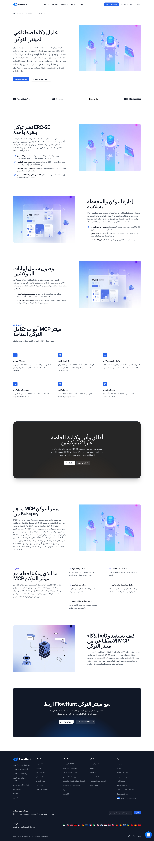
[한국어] (101, 825)
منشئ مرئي (39, 785)
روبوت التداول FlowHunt (21, 785)
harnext (16, 793)
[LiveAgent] (57, 99)
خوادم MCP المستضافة (70, 768)
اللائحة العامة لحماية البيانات (125, 790)
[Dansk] (71, 825)
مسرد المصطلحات (95, 772)
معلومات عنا (121, 764)
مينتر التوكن (41, 13)
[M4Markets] (95, 99)
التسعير (82, 4)
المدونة (92, 768)
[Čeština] (68, 825)
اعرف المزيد (82, 463)
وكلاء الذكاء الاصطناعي (20, 774)
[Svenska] (128, 825)
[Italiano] (94, 825)
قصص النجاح (94, 785)
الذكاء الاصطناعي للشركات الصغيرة (74, 781)
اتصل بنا (119, 768)
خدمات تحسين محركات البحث (72, 785)
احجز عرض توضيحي (21, 79)
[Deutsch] (75, 825)
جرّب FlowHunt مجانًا (40, 79)
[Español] (83, 825)
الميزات (54, 4)
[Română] (120, 825)
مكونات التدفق (40, 772)
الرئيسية (21, 13)
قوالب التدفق (40, 777)
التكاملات (31, 13)
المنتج (45, 4)
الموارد (73, 4)
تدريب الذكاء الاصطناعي (70, 777)
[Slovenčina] (124, 825)
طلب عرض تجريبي (111, 4)
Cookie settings (122, 794)
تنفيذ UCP (66, 794)
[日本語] (98, 825)
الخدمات (63, 4)
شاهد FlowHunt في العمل (21, 765)
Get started (70, 463)
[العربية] (64, 825)
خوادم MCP (39, 764)
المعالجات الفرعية (122, 785)
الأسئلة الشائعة (94, 777)
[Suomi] (86, 825)
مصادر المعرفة (40, 781)
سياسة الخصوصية (122, 777)
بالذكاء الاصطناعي (35, 51)
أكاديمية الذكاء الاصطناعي (98, 781)
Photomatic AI (18, 789)
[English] (79, 825)
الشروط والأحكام (122, 772)
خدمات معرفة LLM (69, 790)
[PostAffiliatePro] (21, 99)
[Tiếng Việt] (135, 825)
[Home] (14, 13)
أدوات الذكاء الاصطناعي (20, 769)
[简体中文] (139, 825)
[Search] (101, 4)
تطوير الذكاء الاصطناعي (70, 772)
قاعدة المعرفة (94, 764)
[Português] (117, 825)
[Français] (90, 825)
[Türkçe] (132, 825)
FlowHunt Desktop (42, 790)
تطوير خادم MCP (68, 764)
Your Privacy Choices (128, 798)
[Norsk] (109, 825)
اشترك (137, 812)
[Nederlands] (105, 825)
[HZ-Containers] (132, 99)
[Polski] (113, 825)
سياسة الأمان (121, 781)
